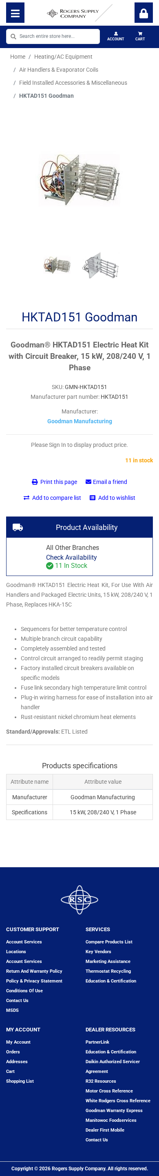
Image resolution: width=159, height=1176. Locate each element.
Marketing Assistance (108, 961)
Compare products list (109, 942)
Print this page (58, 482)
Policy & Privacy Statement (34, 981)
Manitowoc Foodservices (111, 1120)
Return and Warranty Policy (34, 971)
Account (115, 39)
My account (18, 1042)
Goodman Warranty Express (114, 1110)
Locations (16, 951)
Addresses (17, 1061)
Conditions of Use (24, 991)
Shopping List (20, 1081)
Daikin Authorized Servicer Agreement (113, 1066)
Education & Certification (111, 981)
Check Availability (71, 557)
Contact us (17, 1000)
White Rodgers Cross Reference (118, 1100)
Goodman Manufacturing (79, 421)
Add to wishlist (116, 498)
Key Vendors (98, 951)
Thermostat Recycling (108, 971)
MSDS (12, 1010)
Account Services (24, 942)
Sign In (144, 12)
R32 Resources (101, 1081)
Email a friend (110, 482)
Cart (140, 39)
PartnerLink (97, 1042)
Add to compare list (56, 498)
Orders (13, 1052)
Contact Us (97, 1140)
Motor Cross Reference (109, 1091)
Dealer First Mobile (105, 1130)
